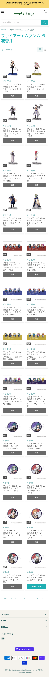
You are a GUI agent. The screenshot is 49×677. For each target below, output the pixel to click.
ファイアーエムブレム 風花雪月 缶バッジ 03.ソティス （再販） (12, 488)
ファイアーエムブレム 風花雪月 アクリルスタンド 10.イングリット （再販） (12, 88)
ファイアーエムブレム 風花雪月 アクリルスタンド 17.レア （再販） (36, 221)
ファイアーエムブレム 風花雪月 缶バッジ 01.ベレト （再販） (12, 445)
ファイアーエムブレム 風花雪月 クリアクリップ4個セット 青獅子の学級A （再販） (12, 311)
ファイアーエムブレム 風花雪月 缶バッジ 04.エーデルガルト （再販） (36, 489)
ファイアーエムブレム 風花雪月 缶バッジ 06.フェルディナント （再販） (36, 534)
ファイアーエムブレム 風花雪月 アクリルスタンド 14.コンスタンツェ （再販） (12, 177)
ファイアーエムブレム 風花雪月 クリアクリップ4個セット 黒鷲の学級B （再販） (36, 266)
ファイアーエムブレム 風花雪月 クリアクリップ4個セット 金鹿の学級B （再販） (36, 355)
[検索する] (44, 22)
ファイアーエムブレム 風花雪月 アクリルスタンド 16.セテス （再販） (12, 221)
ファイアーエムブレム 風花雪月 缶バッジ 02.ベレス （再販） (36, 445)
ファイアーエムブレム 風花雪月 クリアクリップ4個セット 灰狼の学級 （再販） (12, 400)
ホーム (4, 30)
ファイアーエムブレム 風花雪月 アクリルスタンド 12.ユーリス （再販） (12, 132)
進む (43, 598)
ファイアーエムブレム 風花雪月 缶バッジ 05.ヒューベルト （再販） (12, 534)
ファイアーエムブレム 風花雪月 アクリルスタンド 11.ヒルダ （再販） (36, 88)
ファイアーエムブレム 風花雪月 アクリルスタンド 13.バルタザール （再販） (36, 132)
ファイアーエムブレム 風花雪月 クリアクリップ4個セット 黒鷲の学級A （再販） (12, 266)
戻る (6, 598)
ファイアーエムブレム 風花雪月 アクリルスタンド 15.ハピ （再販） (36, 177)
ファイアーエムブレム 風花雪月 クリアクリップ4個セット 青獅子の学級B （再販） (36, 311)
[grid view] (40, 49)
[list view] (45, 49)
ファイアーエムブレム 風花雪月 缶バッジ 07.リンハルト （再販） (12, 578)
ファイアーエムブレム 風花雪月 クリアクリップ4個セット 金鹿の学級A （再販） (12, 355)
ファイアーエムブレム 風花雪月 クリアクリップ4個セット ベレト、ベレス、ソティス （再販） (36, 401)
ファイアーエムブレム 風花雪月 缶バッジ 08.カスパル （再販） (36, 577)
